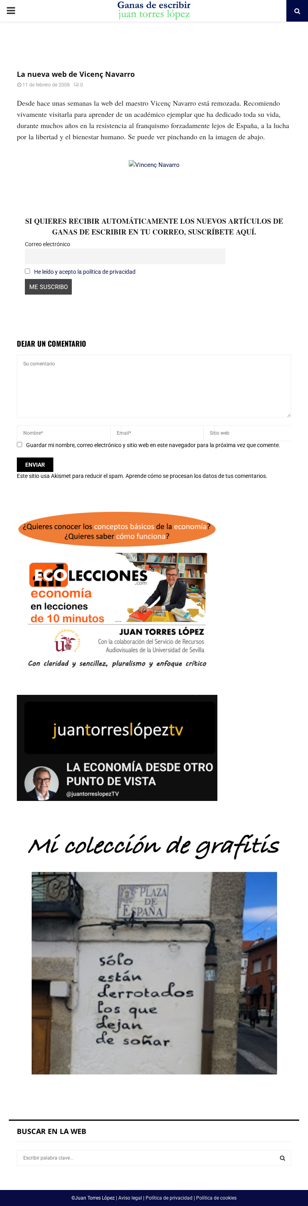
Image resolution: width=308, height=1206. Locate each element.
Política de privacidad (169, 1198)
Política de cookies (216, 1198)
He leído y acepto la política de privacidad (85, 272)
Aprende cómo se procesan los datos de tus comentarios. (196, 476)
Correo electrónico (47, 244)
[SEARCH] (282, 1158)
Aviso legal (130, 1198)
